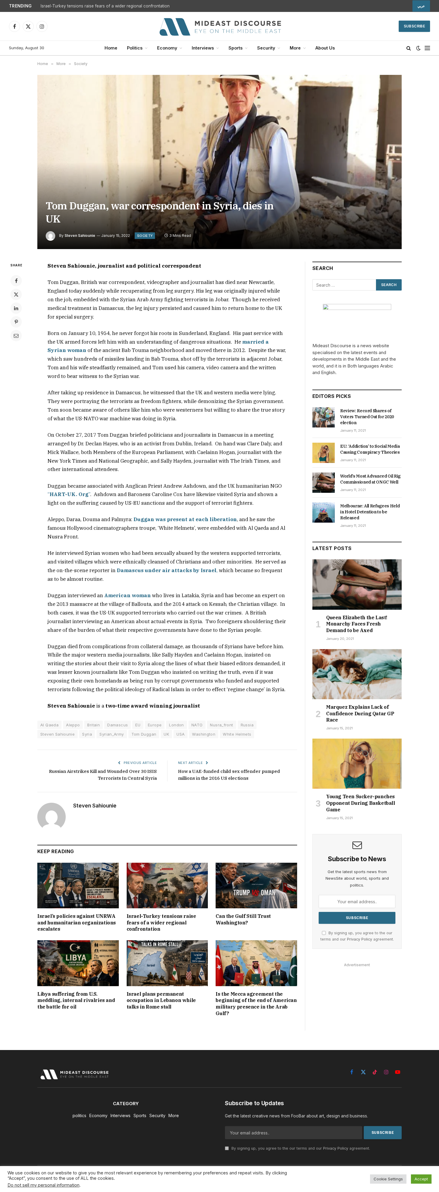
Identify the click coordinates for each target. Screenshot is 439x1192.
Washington (203, 734)
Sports (235, 47)
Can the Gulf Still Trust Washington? (243, 919)
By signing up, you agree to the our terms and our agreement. (300, 1148)
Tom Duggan (143, 734)
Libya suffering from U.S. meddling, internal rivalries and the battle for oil (76, 1000)
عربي (421, 6)
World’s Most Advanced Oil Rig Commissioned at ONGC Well (370, 479)
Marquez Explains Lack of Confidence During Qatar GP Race (360, 713)
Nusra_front (221, 724)
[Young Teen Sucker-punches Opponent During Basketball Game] (357, 764)
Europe (155, 724)
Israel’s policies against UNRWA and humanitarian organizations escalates (76, 922)
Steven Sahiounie (80, 235)
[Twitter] (16, 294)
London (176, 724)
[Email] (16, 335)
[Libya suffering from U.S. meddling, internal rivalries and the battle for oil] (78, 963)
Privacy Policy (359, 939)
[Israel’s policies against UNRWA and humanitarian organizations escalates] (78, 885)
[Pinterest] (16, 322)
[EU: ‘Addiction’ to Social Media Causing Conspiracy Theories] (323, 453)
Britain (93, 724)
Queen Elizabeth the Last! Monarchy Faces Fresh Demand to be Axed (356, 624)
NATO (197, 724)
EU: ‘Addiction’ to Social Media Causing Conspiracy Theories (370, 449)
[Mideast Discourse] (219, 26)
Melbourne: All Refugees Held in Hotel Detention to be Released (370, 512)
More (295, 47)
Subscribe (414, 26)
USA (180, 734)
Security (266, 47)
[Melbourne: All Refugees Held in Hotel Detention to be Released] (323, 512)
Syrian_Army (111, 734)
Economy (167, 47)
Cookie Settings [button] (388, 1178)
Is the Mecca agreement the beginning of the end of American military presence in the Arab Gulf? (256, 1003)
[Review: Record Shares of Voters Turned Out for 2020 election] (323, 417)
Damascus (117, 724)
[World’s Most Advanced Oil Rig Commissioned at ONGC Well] (323, 483)
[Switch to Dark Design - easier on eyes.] (418, 48)
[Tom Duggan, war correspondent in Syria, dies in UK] (219, 162)
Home (111, 47)
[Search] (408, 48)
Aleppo (73, 724)
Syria (87, 734)
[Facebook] (16, 280)
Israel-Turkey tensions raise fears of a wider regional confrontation (105, 6)
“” (68, 494)
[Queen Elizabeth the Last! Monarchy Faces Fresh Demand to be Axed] (357, 584)
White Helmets (237, 734)
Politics (134, 47)
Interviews (203, 47)
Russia (247, 724)
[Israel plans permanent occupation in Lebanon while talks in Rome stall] (167, 963)
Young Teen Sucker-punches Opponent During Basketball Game (360, 803)
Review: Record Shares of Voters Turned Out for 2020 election (367, 416)
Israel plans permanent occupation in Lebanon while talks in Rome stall (161, 1000)
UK (166, 734)
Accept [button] (421, 1178)
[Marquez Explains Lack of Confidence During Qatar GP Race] (357, 674)
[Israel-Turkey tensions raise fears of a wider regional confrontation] (167, 885)
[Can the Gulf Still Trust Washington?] (256, 885)
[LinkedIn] (16, 308)
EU (137, 724)
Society (145, 236)
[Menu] (427, 48)
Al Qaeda (49, 724)
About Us (325, 47)
